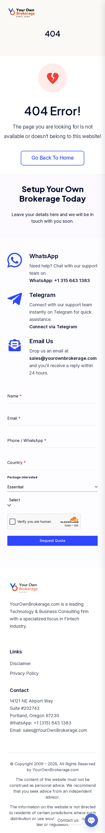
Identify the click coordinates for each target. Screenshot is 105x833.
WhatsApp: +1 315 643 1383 (59, 280)
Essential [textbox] (15, 486)
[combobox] (52, 487)
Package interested (22, 477)
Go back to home (53, 158)
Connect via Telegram (53, 326)
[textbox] (16, 500)
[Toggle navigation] (92, 13)
